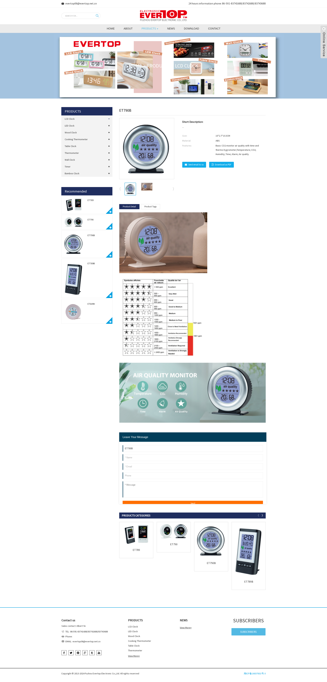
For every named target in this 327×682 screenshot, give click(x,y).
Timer (68, 166)
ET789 (91, 200)
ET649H (91, 303)
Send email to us (196, 164)
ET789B (91, 263)
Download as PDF (223, 164)
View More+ (134, 655)
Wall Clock (70, 159)
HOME (135, 65)
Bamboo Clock (72, 173)
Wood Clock (71, 132)
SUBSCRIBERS (248, 631)
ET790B (91, 235)
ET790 (91, 219)
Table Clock (70, 146)
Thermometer (72, 152)
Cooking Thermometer (76, 139)
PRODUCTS (158, 65)
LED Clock (69, 125)
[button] (173, 189)
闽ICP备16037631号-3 (255, 673)
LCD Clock (186, 65)
